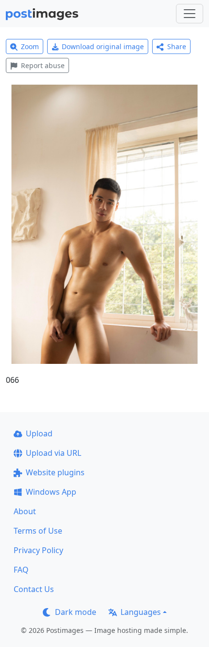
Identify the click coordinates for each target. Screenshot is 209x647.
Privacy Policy (38, 550)
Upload (39, 433)
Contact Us (34, 589)
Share (176, 46)
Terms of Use (38, 530)
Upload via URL (53, 453)
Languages (141, 612)
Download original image (103, 46)
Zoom (30, 46)
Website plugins (55, 472)
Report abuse (43, 65)
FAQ (21, 569)
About (25, 511)
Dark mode (75, 612)
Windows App (51, 491)
